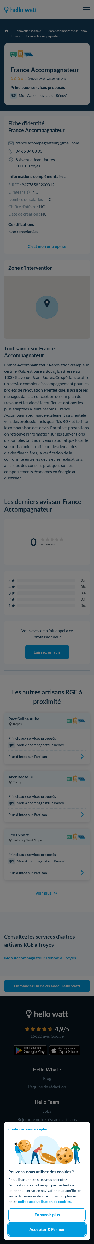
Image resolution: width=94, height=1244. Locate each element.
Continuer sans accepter (28, 1129)
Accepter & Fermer (47, 1229)
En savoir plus (47, 1214)
